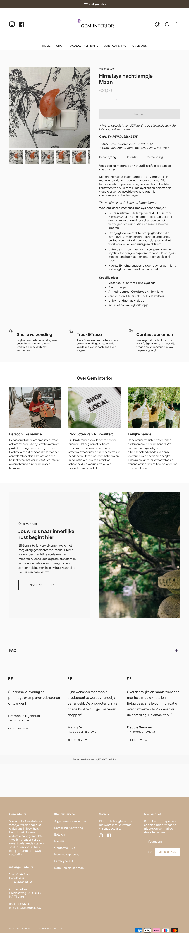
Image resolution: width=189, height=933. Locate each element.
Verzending (155, 157)
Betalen (59, 834)
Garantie (132, 157)
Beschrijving (107, 157)
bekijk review (78, 740)
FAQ (12, 650)
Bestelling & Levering (68, 828)
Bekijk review (18, 728)
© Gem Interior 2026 (21, 929)
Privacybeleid (63, 861)
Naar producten (42, 585)
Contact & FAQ (64, 848)
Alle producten (107, 68)
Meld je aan (167, 851)
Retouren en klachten (69, 868)
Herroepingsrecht (66, 854)
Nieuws (59, 841)
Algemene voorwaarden (70, 821)
